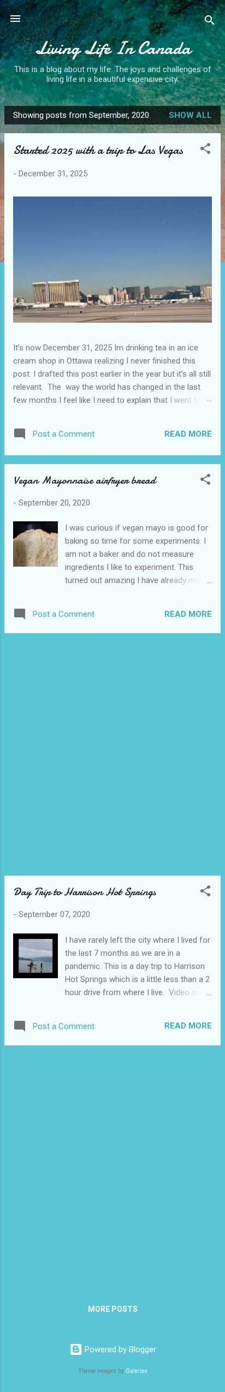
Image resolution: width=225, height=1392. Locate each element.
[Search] (209, 22)
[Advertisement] (112, 754)
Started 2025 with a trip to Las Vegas (98, 150)
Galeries (136, 1371)
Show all (190, 115)
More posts (113, 1309)
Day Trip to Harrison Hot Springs (84, 891)
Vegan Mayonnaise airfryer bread (84, 480)
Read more (188, 434)
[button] (205, 150)
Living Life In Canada (113, 48)
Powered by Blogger (119, 1349)
